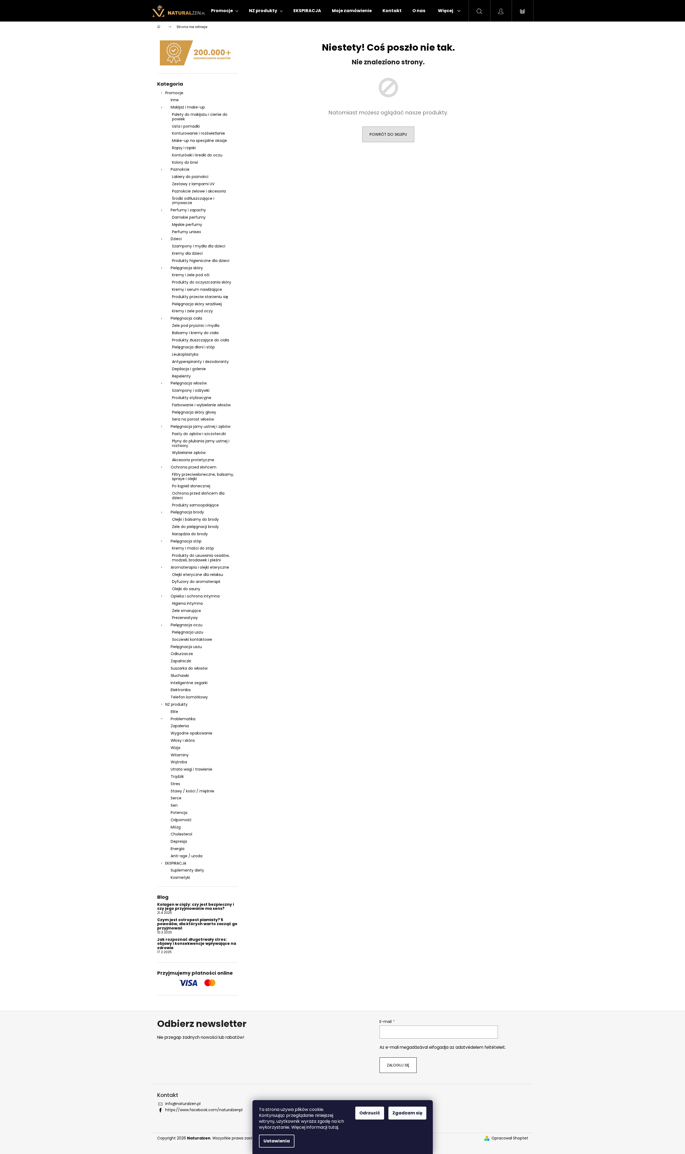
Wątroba (179, 762)
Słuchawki (180, 675)
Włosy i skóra (183, 740)
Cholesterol (181, 834)
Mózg (176, 827)
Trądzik (177, 776)
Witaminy (180, 755)
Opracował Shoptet (509, 1138)
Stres (175, 783)
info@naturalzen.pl (183, 1103)
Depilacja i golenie (189, 369)
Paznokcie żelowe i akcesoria (199, 191)
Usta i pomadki (186, 126)
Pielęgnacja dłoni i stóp (193, 347)
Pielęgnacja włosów (189, 383)
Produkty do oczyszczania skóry (201, 282)
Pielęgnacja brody (187, 512)
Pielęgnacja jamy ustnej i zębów (200, 426)
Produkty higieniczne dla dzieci (200, 260)
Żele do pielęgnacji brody (195, 526)
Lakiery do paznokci (190, 176)
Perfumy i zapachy (188, 210)
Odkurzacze (182, 653)
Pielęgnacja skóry (187, 268)
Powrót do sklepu (388, 134)
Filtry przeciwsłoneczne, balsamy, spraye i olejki (203, 477)
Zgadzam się (407, 1113)
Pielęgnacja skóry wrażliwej (197, 304)
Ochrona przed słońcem (193, 467)
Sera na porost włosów (193, 419)
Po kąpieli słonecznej (191, 486)
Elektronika (181, 690)
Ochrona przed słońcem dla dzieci (198, 496)
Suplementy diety (187, 870)
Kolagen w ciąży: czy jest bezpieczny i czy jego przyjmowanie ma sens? (195, 907)
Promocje (174, 93)
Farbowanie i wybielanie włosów (201, 405)
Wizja (175, 747)
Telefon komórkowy (189, 697)
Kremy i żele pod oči (190, 275)
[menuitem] (225, 11)
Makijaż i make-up (188, 107)
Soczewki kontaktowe (192, 639)
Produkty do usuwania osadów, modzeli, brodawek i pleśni (201, 558)
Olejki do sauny (186, 589)
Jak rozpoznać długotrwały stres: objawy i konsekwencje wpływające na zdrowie (196, 944)
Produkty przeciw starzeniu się (200, 296)
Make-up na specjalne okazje (199, 140)
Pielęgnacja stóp (186, 541)
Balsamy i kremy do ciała (195, 332)
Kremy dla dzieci (187, 253)
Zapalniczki (181, 661)
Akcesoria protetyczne (193, 460)
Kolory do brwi (185, 162)
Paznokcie (180, 169)
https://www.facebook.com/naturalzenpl (204, 1110)
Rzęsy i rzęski (184, 148)
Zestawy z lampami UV (193, 184)
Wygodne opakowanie (191, 733)
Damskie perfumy (189, 217)
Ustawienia (277, 1141)
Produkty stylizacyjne (191, 397)
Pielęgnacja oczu (186, 625)
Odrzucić (369, 1113)
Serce (176, 798)
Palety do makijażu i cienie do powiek (199, 117)
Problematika (183, 719)
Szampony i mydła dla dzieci (198, 246)
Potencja (179, 812)
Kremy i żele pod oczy (192, 311)
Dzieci (176, 239)
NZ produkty (176, 704)
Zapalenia (180, 726)
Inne (175, 100)
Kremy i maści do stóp (193, 548)
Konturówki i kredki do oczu (197, 155)
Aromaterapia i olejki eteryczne (200, 567)
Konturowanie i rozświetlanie (198, 133)
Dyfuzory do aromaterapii (196, 581)
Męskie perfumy (187, 224)
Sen (174, 805)
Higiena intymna (187, 603)
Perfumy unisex (186, 232)
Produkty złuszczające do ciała (200, 340)
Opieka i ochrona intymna (195, 596)
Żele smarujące (186, 610)
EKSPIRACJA (175, 863)
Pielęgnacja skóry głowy (194, 412)
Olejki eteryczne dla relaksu (197, 574)
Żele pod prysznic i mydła (195, 325)
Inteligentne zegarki (189, 683)
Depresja (179, 841)
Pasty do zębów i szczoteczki (199, 433)
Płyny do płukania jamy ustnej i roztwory (200, 443)
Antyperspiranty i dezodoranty (200, 361)
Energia (177, 848)
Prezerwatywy (185, 617)
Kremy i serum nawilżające (197, 289)
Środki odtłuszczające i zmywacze (193, 201)
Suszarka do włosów (189, 668)
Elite (174, 711)
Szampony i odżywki (190, 390)
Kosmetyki (180, 877)
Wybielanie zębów (189, 452)
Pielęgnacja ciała (186, 318)
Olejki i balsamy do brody (195, 519)
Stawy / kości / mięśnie (192, 791)
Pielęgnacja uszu (187, 632)
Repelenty (181, 376)
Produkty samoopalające (195, 505)
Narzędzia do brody (190, 534)
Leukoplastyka (185, 354)
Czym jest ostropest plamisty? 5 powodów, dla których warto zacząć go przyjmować (197, 924)
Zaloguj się (398, 1065)
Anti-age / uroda (186, 856)
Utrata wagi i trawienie (191, 769)
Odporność (181, 820)
